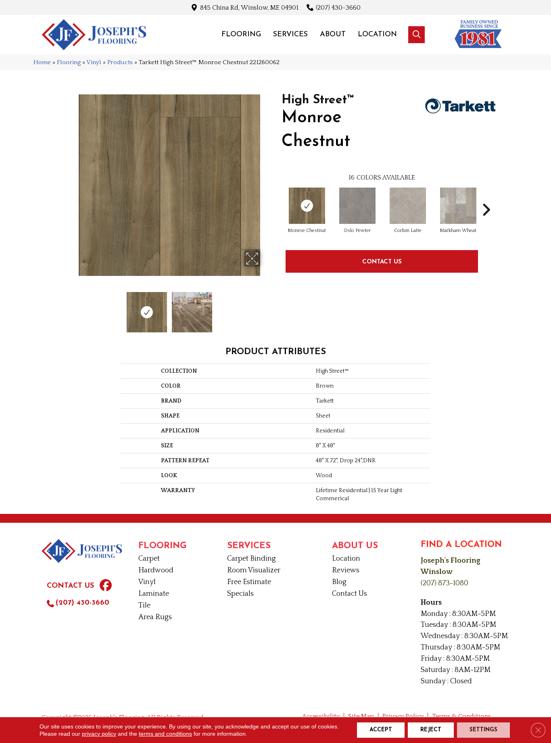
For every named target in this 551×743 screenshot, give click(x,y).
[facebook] (105, 586)
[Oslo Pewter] (357, 206)
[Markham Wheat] (458, 206)
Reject (430, 730)
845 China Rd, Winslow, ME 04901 (249, 7)
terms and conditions (165, 733)
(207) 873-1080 (444, 583)
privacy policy (99, 733)
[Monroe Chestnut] (307, 206)
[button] (416, 34)
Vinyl (93, 62)
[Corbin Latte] (408, 206)
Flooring (69, 62)
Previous (73, 308)
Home (42, 62)
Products (120, 62)
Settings (483, 730)
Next (265, 308)
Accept (380, 730)
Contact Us (382, 261)
